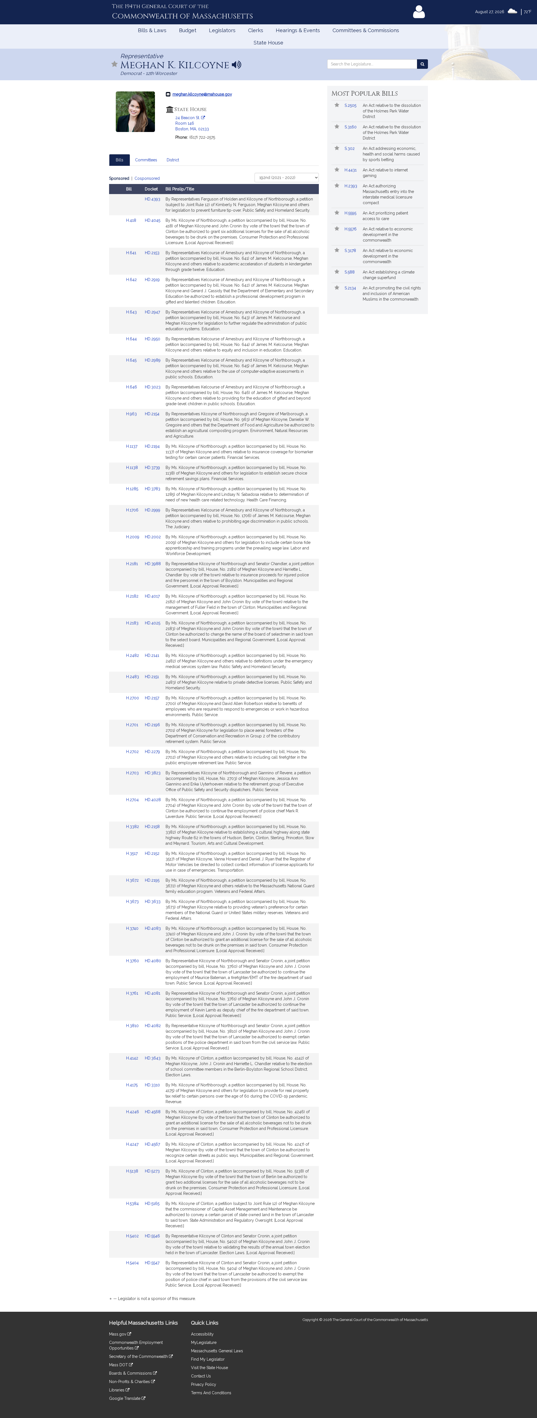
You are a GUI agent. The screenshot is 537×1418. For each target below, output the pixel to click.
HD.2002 (153, 537)
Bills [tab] (119, 160)
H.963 (132, 414)
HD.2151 (152, 676)
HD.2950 (152, 339)
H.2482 (133, 655)
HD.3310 (152, 1085)
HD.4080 (153, 961)
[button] (114, 64)
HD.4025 (152, 623)
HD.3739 (152, 467)
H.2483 (133, 676)
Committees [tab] (146, 160)
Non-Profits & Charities (130, 1381)
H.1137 (132, 446)
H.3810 (133, 1025)
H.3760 (133, 961)
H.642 (132, 279)
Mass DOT (119, 1365)
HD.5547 (152, 1263)
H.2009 (133, 537)
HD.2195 (152, 880)
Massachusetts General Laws (217, 1351)
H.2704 (133, 800)
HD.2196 (152, 725)
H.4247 (133, 1144)
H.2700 (133, 698)
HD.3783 (152, 489)
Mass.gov (118, 1334)
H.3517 (132, 853)
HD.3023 (153, 387)
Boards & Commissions (131, 1373)
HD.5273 (152, 1171)
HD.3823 (153, 773)
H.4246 (133, 1112)
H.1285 (132, 489)
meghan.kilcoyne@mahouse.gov (202, 94)
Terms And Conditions (211, 1393)
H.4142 (132, 1058)
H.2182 (133, 596)
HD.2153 (152, 253)
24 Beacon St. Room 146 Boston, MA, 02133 (192, 123)
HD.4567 (152, 1144)
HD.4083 (153, 928)
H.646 (132, 387)
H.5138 (132, 1171)
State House (268, 43)
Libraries (117, 1390)
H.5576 (351, 229)
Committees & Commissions (366, 30)
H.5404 (133, 1263)
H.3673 (133, 901)
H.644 (132, 339)
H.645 (132, 360)
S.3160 (351, 127)
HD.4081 (152, 993)
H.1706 (133, 510)
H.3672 (133, 880)
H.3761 (132, 993)
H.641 (131, 253)
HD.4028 (153, 800)
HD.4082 (153, 1025)
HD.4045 (152, 220)
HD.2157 (152, 698)
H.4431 (351, 170)
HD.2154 (152, 414)
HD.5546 (152, 1236)
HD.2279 (152, 751)
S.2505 (351, 105)
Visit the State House (209, 1367)
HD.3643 (153, 1058)
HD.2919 (152, 279)
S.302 (350, 148)
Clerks (255, 30)
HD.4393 (152, 199)
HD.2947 (152, 312)
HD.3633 (153, 901)
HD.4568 (153, 1112)
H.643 (132, 312)
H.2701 (132, 725)
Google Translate (125, 1398)
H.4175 (132, 1085)
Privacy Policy (203, 1384)
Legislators (222, 30)
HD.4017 (152, 596)
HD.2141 (152, 655)
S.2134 (351, 288)
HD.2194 (152, 446)
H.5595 (351, 213)
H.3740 (133, 928)
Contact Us (201, 1376)
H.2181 (132, 563)
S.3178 (351, 250)
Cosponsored (147, 178)
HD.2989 (153, 360)
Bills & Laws (152, 30)
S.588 (350, 272)
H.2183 (133, 623)
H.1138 (132, 467)
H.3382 (133, 826)
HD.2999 (152, 510)
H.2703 (133, 773)
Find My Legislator (208, 1359)
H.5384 (133, 1203)
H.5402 (133, 1236)
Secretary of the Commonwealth (139, 1356)
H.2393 (351, 186)
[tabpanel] (214, 739)
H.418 (131, 220)
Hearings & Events (298, 30)
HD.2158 (152, 826)
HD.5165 (152, 1203)
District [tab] (173, 160)
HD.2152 (152, 853)
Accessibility (202, 1334)
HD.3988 (153, 563)
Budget (187, 30)
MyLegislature (203, 1342)
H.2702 (133, 751)
